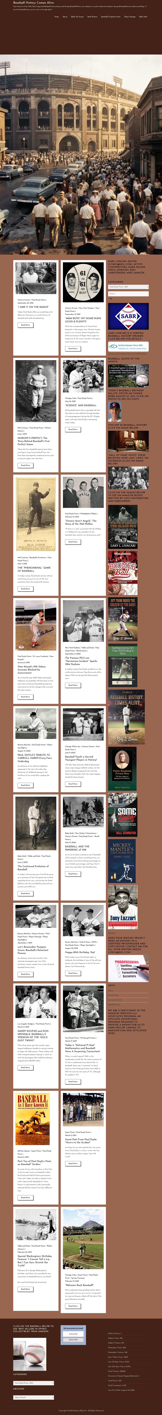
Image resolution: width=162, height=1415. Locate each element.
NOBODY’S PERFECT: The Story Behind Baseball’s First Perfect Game (34, 441)
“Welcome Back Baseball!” (79, 1285)
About (65, 17)
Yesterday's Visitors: (116, 1352)
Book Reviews (92, 17)
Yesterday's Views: (115, 1348)
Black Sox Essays (77, 17)
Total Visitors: (114, 1371)
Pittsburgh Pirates (87, 1038)
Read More (25, 325)
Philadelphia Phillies (88, 514)
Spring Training (77, 1278)
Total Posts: (113, 1381)
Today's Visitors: (114, 1343)
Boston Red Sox (24, 745)
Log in (110, 990)
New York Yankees (86, 308)
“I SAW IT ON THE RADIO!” (33, 307)
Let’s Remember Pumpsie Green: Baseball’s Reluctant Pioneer (33, 950)
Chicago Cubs (70, 398)
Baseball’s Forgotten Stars (110, 17)
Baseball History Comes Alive (33, 2)
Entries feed (113, 995)
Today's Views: (114, 1338)
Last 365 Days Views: (117, 1367)
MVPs (94, 942)
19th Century (23, 428)
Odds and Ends (88, 648)
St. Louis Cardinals (40, 656)
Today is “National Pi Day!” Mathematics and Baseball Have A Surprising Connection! (82, 1048)
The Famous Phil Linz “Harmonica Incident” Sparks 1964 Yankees (81, 661)
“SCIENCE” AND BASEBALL (81, 405)
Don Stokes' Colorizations (85, 833)
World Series (81, 651)
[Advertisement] (81, 38)
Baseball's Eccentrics (38, 558)
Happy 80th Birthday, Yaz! (80, 952)
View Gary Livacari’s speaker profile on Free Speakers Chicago (127, 353)
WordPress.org (114, 1005)
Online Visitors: (114, 1333)
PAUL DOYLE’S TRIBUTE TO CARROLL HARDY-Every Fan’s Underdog (35, 758)
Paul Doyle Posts (38, 300)
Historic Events (24, 300)
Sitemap (111, 933)
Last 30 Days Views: (116, 1362)
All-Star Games (24, 1151)
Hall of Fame (84, 942)
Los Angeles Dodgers (26, 1024)
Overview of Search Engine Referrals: (123, 1376)
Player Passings (129, 17)
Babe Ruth (143, 17)
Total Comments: (115, 1385)
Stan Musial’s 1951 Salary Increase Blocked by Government (32, 670)
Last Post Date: (114, 1390)
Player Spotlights (87, 945)
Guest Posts (36, 1151)
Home (57, 17)
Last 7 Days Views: (116, 1357)
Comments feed (114, 1000)
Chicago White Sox (72, 747)
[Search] (111, 298)
